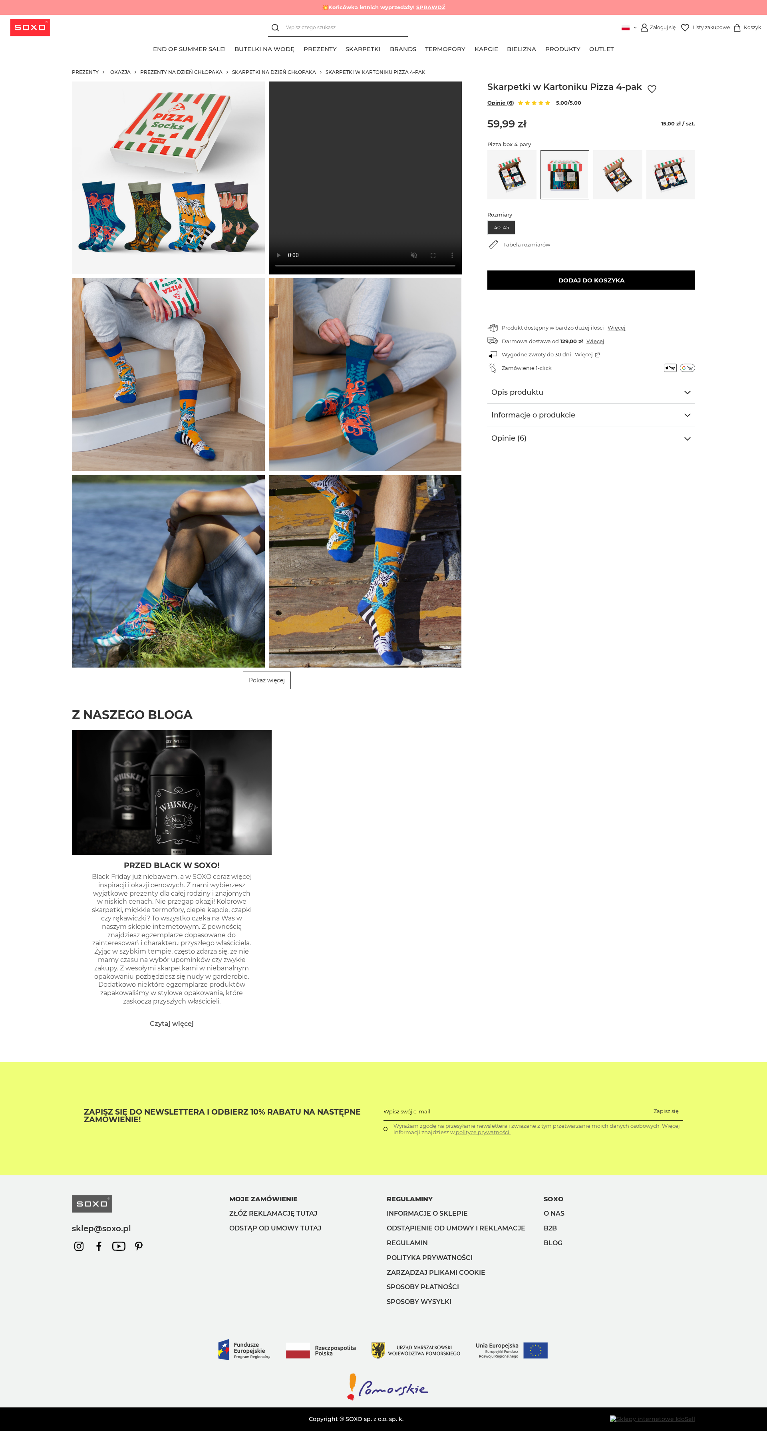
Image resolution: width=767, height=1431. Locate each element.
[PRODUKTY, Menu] (585, 48)
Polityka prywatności (430, 1258)
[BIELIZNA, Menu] (541, 48)
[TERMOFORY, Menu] (470, 48)
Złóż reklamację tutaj (273, 1213)
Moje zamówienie (263, 1199)
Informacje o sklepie (427, 1213)
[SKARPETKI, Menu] (385, 48)
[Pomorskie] (383, 1399)
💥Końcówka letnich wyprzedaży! (383, 7)
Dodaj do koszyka (591, 280)
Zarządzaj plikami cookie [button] (436, 1272)
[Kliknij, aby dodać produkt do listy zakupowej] (652, 89)
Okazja (120, 72)
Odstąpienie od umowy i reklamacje (456, 1228)
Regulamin (407, 1243)
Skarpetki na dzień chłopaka (274, 72)
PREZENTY (85, 72)
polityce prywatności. (483, 1132)
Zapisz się (666, 1111)
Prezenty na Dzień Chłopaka (181, 72)
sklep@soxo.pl (101, 1228)
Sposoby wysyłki (419, 1302)
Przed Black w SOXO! (171, 865)
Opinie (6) (500, 102)
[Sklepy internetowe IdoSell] (652, 1419)
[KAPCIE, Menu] (503, 48)
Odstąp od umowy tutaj (275, 1228)
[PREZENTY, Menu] (341, 48)
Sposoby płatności (423, 1287)
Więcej (617, 327)
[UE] (383, 1368)
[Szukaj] (277, 28)
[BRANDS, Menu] (421, 48)
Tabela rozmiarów (526, 244)
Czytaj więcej (172, 1024)
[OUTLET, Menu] (619, 48)
